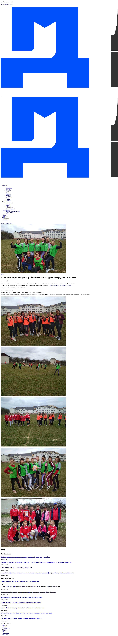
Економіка (8, 190)
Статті (4, 201)
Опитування (6, 218)
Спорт (7, 191)
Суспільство (9, 188)
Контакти (5, 219)
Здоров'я (8, 199)
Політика (8, 186)
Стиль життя (9, 196)
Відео (4, 217)
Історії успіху (9, 202)
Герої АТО (8, 206)
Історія (7, 205)
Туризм (7, 192)
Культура (8, 189)
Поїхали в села (9, 212)
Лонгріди (8, 213)
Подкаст (5, 216)
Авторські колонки (10, 208)
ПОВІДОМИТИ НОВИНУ (7, 4)
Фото (4, 215)
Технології (8, 194)
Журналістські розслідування (13, 211)
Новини (5, 185)
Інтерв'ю (8, 204)
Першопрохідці (9, 207)
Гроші (7, 197)
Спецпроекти (6, 210)
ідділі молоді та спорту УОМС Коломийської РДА (59, 285)
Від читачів (8, 200)
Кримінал (8, 195)
